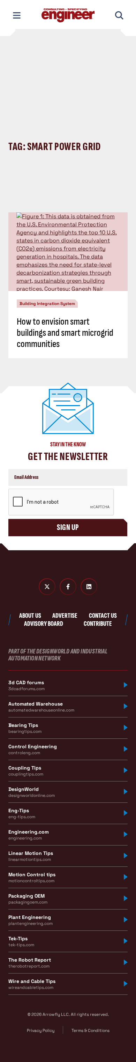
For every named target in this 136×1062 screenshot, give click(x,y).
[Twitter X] (47, 586)
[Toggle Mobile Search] (119, 15)
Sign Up (68, 527)
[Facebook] (68, 586)
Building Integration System (47, 303)
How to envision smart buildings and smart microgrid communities (65, 333)
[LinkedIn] (89, 586)
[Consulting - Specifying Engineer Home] (68, 15)
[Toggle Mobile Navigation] (16, 15)
